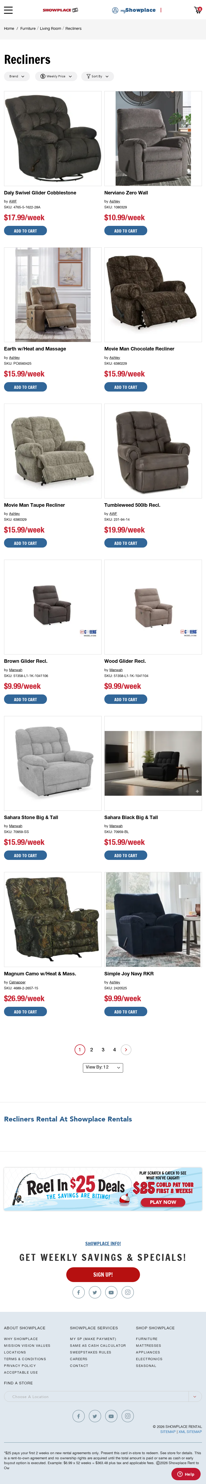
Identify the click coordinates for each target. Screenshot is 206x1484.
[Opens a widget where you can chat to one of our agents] (186, 1474)
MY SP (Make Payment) (93, 1339)
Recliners (73, 28)
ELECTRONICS (149, 1359)
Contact (79, 1366)
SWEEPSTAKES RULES (91, 1352)
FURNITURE (147, 1339)
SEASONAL (146, 1366)
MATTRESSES (148, 1346)
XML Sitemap (190, 1432)
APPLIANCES (148, 1352)
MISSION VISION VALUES (27, 1346)
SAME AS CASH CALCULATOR (98, 1346)
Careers (79, 1359)
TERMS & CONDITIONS (25, 1359)
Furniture (28, 28)
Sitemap (168, 1432)
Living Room (50, 28)
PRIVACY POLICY (20, 1366)
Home (9, 28)
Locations (15, 1352)
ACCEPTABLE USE (21, 1372)
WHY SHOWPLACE (21, 1339)
